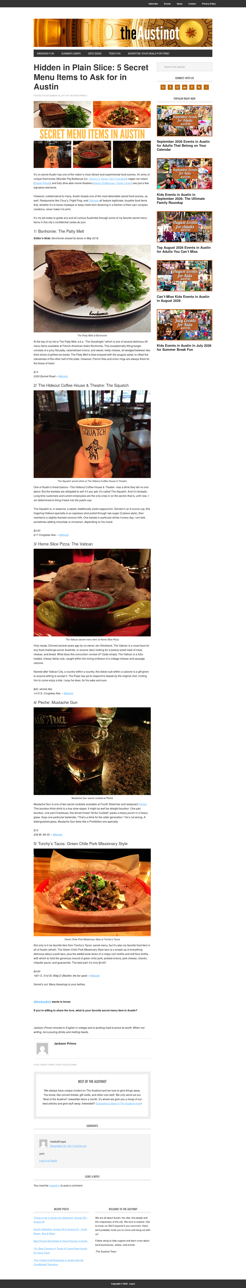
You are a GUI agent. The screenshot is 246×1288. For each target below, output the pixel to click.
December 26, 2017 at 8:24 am (68, 1146)
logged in (54, 1185)
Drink (51, 1064)
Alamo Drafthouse (104, 183)
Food (58, 1064)
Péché (142, 804)
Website (63, 376)
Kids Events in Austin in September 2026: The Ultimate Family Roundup (181, 198)
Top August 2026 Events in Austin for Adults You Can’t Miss (184, 249)
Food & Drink (69, 1064)
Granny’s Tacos (98, 179)
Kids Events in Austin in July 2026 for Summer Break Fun (184, 347)
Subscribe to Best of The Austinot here (118, 1103)
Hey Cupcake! (117, 179)
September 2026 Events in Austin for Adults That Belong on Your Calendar (183, 145)
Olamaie (94, 200)
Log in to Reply (48, 1160)
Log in (132, 1283)
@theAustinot (42, 1002)
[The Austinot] (123, 33)
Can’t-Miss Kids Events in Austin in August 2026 (183, 298)
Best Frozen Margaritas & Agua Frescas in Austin (61, 1241)
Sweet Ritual (42, 183)
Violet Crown (124, 183)
